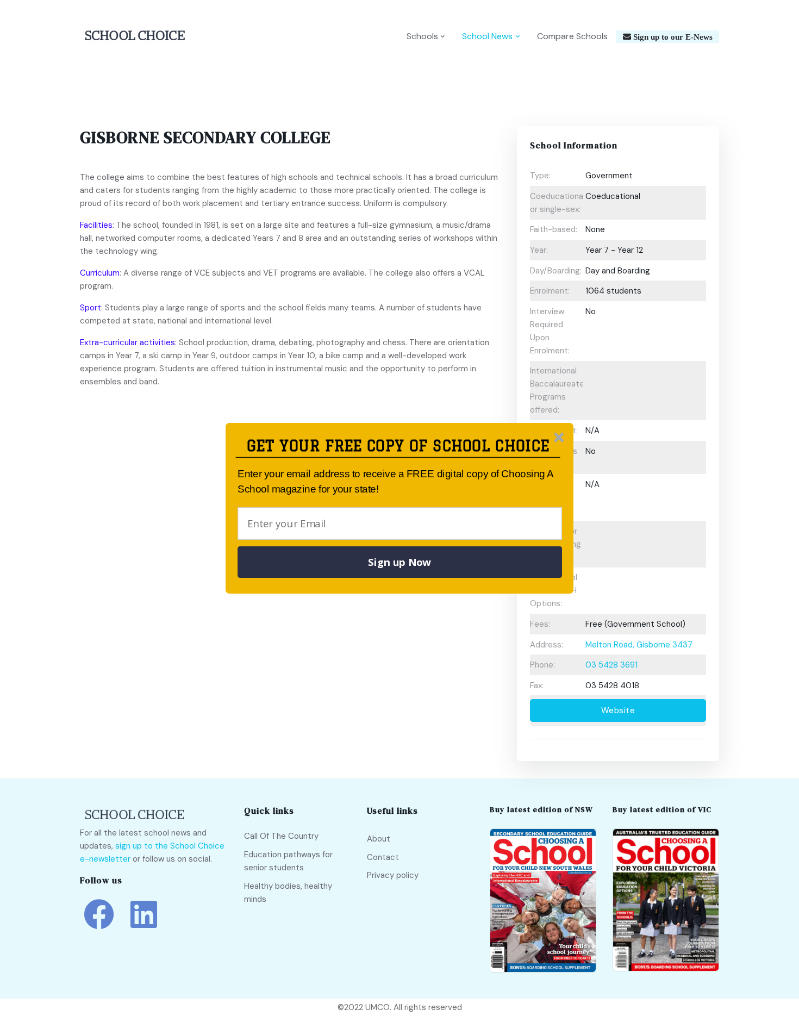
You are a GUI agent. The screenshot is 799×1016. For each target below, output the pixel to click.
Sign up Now (399, 562)
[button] (398, 446)
